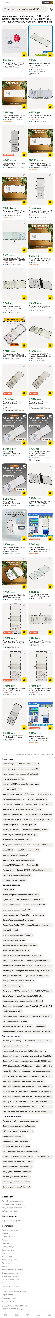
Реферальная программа (11, 1221)
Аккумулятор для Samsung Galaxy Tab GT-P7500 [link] (39, 307)
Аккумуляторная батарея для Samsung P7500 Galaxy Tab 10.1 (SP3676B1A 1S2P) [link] (14, 642)
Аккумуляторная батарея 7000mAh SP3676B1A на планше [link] (13, 737)
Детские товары (8, 1283)
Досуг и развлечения (10, 1230)
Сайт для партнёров (10, 1211)
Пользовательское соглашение (14, 1291)
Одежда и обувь (8, 1247)
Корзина (38, 1315)
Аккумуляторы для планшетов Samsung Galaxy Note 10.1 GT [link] (39, 548)
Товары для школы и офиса (12, 1270)
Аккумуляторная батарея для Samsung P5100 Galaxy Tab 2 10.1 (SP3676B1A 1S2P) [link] (14, 689)
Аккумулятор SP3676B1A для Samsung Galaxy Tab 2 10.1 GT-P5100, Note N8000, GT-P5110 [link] (14, 548)
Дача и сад (6, 1263)
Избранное (27, 1315)
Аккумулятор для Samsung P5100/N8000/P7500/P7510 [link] (14, 259)
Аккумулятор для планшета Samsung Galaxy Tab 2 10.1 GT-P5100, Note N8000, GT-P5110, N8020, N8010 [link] (40, 452)
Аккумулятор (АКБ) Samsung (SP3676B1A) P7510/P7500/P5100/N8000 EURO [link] (14, 164)
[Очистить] (45, 9)
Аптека (5, 1253)
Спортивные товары (10, 1273)
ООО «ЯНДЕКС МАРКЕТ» (18, 1306)
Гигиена (5, 1240)
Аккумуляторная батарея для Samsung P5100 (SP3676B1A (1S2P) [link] (40, 642)
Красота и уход (8, 1256)
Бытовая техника (8, 1237)
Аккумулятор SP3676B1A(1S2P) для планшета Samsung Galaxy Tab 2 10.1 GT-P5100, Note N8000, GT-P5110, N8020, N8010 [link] (13, 452)
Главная (5, 1315)
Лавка (16, 1315)
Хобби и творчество (10, 1260)
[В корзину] (24, 54)
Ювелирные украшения (11, 1286)
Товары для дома (8, 1250)
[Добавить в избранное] (24, 27)
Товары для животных (10, 1276)
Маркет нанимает (9, 1298)
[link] (21, 764)
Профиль (49, 1315)
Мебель (5, 1233)
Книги (4, 1266)
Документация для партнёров (13, 1208)
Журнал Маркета (8, 1301)
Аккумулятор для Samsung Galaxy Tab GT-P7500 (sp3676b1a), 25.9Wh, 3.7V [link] (39, 502)
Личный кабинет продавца (12, 1201)
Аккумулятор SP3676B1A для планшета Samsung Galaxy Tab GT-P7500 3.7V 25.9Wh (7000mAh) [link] (40, 355)
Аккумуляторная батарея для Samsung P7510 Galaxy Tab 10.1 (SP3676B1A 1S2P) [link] (40, 689)
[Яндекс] (19, 1309)
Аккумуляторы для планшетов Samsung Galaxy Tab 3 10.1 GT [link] (39, 737)
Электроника (7, 1243)
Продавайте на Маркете (11, 1204)
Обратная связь (8, 1295)
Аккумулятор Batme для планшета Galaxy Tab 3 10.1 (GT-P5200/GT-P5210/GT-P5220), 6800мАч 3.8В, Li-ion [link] (40, 596)
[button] (51, 9)
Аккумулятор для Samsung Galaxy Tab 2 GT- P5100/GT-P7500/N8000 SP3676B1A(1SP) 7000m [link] (14, 355)
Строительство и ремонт (11, 1280)
